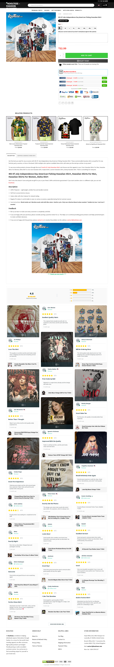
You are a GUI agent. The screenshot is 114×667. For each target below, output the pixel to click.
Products (78, 10)
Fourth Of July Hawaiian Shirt (50, 167)
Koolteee (11, 183)
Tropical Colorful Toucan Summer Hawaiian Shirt (44, 144)
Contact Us (61, 639)
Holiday (46, 10)
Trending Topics (36, 10)
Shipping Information (64, 643)
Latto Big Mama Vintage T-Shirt (91, 489)
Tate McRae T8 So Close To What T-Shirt (26, 555)
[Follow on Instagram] (100, 1)
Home (59, 14)
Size (59, 24)
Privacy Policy (36, 643)
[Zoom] (8, 59)
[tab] (11, 156)
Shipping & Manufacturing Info (26, 155)
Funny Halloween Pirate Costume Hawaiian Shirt (70, 144)
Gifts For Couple (68, 10)
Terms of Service (37, 646)
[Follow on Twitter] (101, 1)
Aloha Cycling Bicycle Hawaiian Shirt (95, 144)
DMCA (60, 649)
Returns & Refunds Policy (39, 639)
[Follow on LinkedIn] (106, 1)
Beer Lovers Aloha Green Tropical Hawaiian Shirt (18, 144)
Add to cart (86, 55)
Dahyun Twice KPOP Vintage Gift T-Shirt (60, 455)
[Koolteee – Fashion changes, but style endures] (14, 5)
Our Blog (60, 636)
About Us (35, 636)
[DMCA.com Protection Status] (48, 661)
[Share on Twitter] (62, 103)
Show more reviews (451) (57, 624)
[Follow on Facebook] (98, 1)
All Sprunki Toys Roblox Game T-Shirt (93, 549)
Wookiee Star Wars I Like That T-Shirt (59, 611)
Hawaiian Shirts (67, 14)
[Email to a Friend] (66, 103)
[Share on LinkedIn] (72, 103)
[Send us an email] (103, 1)
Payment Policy (62, 646)
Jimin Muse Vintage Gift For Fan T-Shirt (59, 392)
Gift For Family (56, 10)
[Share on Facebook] (59, 103)
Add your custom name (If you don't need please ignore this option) (77, 31)
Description (11, 155)
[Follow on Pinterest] (105, 1)
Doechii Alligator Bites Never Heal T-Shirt (60, 579)
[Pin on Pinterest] (69, 103)
